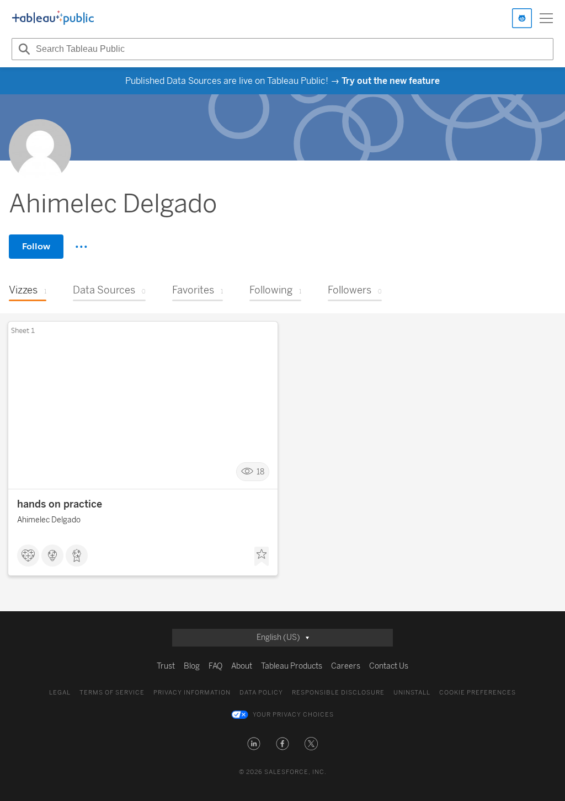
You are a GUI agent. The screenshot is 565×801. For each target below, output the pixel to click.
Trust (166, 666)
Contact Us (388, 666)
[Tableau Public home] (53, 18)
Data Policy (261, 692)
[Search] (22, 49)
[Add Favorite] (261, 557)
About (241, 666)
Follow (36, 246)
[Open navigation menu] (546, 18)
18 (260, 472)
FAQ (215, 666)
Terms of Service (112, 692)
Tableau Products (291, 666)
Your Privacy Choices (293, 714)
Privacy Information (192, 692)
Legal (60, 692)
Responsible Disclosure (338, 692)
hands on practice (59, 504)
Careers (345, 666)
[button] (254, 743)
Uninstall (411, 692)
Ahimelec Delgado (49, 520)
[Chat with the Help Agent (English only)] (522, 18)
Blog (192, 666)
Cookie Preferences (477, 692)
